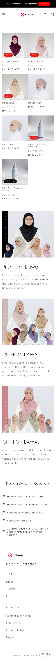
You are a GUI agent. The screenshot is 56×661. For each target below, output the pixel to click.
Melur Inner (8, 144)
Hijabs (10, 581)
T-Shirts (10, 588)
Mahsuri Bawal (35, 61)
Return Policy (13, 623)
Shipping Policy (15, 630)
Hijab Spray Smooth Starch (12, 189)
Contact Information (18, 615)
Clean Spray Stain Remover (37, 145)
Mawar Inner (34, 103)
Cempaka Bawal (10, 61)
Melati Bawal (8, 103)
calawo (17, 655)
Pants (9, 596)
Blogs (9, 637)
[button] (3, 14)
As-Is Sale (43, 4)
